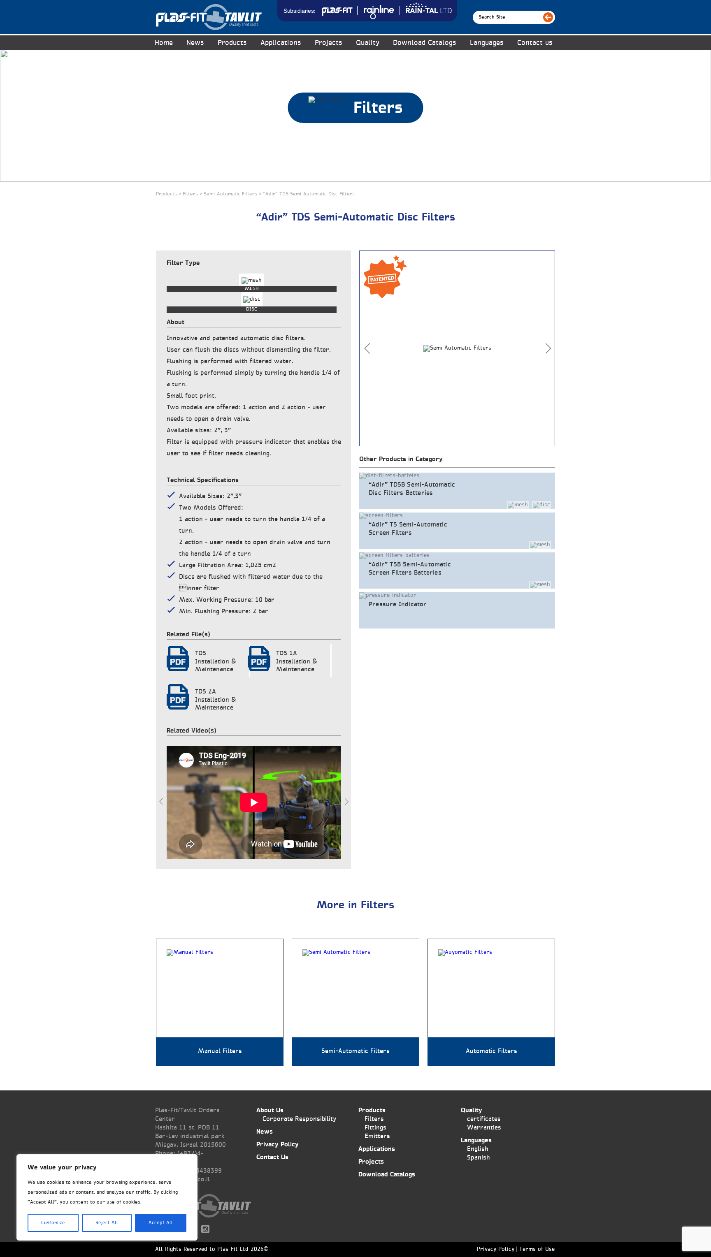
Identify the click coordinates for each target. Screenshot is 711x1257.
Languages (487, 43)
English (477, 1149)
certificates (484, 1119)
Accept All (161, 1223)
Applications (280, 43)
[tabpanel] (457, 348)
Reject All (106, 1223)
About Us (269, 1110)
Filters (374, 1119)
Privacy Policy (277, 1144)
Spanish (478, 1157)
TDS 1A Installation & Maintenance (296, 661)
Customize (53, 1223)
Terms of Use (537, 1249)
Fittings (375, 1127)
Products (372, 1110)
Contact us (535, 43)
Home (164, 43)
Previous (161, 801)
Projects (328, 43)
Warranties (484, 1127)
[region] (107, 1197)
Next (346, 801)
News (195, 43)
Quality (367, 43)
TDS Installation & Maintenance (215, 661)
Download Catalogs (424, 43)
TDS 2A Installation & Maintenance (215, 699)
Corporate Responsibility (299, 1119)
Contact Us (272, 1157)
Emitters (377, 1136)
